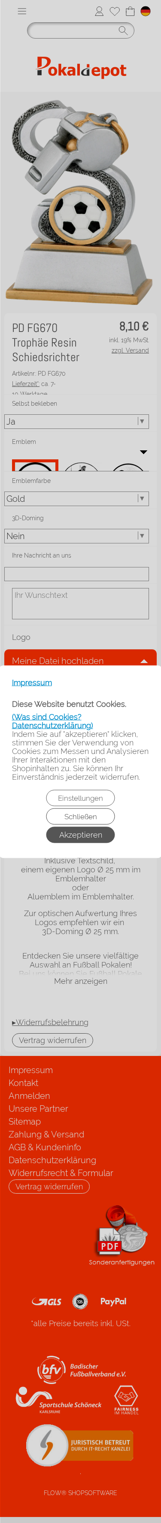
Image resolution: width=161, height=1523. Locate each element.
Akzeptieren (80, 834)
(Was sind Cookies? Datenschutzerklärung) (52, 721)
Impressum (32, 682)
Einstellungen (80, 797)
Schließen (80, 816)
